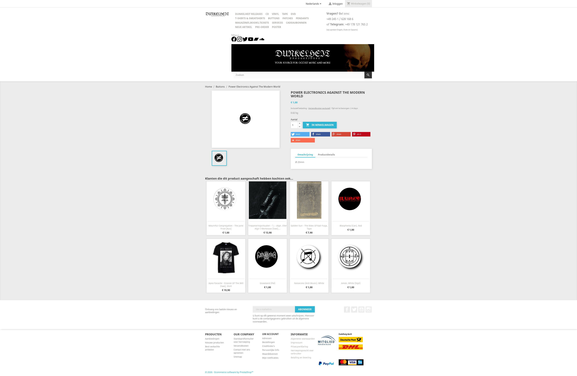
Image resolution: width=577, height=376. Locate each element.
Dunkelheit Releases (249, 14)
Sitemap (238, 356)
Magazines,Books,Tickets (252, 22)
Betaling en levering (301, 357)
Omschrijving (305, 154)
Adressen (267, 338)
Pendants (302, 18)
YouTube (361, 309)
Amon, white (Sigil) (350, 283)
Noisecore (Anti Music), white (309, 283)
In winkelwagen (320, 125)
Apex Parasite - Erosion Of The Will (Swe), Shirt (226, 285)
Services (277, 22)
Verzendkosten (241, 345)
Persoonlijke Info (270, 350)
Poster (276, 27)
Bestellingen (268, 342)
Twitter (354, 309)
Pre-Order (262, 27)
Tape (285, 14)
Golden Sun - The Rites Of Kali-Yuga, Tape (309, 227)
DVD (293, 14)
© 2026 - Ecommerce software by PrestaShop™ (229, 372)
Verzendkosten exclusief (319, 108)
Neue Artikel (243, 27)
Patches (287, 18)
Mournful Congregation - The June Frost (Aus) (226, 227)
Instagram (369, 309)
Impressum (296, 342)
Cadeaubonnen (296, 22)
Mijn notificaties (270, 357)
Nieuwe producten (214, 342)
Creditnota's (268, 346)
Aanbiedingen (212, 338)
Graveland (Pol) (267, 283)
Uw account (270, 334)
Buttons (273, 18)
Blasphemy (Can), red (351, 225)
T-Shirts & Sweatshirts (250, 18)
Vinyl (275, 14)
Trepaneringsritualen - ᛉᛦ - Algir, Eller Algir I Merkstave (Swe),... (267, 227)
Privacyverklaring (299, 346)
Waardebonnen (270, 353)
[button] (300, 134)
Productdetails (326, 154)
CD (267, 14)
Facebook (347, 309)
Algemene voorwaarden (303, 338)
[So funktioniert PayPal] (326, 363)
